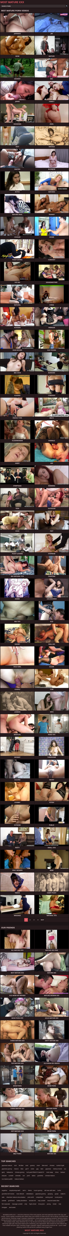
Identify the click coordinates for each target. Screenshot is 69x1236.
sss (65, 1169)
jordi (28, 1175)
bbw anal (45, 1165)
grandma (40, 1175)
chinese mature (50, 1175)
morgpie (4, 1207)
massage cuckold (17, 1204)
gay (37, 1169)
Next (42, 920)
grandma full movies (8, 1194)
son (24, 1175)
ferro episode (6, 1204)
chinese (52, 1165)
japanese (48, 1169)
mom (38, 1165)
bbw (22, 1169)
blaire (30, 1190)
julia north (31, 1197)
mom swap (49, 1172)
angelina (4, 1190)
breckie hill (32, 1200)
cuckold (11, 1175)
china (56, 1172)
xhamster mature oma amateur (16, 1197)
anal (27, 1165)
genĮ (3, 1172)
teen (42, 1169)
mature (16, 1169)
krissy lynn (41, 1204)
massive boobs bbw (53, 1200)
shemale (17, 1175)
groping (50, 1194)
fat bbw (21, 1165)
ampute (4, 1175)
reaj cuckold (41, 1200)
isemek (4, 1200)
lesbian (63, 1172)
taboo (33, 1175)
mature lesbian (19, 1179)
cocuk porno (58, 1197)
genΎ (27, 1169)
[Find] (67, 6)
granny (32, 1165)
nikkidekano (29, 1194)
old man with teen (49, 1190)
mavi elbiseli (20, 1194)
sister (32, 1169)
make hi (63, 1194)
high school (32, 1204)
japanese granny (7, 1169)
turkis (59, 1190)
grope (56, 1194)
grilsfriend (11, 1200)
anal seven (12, 1207)
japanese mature (7, 1165)
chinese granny (19, 1172)
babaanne (10, 1172)
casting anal (49, 1197)
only (26, 1204)
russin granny (38, 1190)
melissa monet (57, 1169)
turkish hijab (60, 1165)
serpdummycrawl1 (14, 1190)
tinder (55, 1204)
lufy (60, 1204)
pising (49, 1204)
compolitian (39, 1197)
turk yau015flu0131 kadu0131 (35, 1172)
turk (15, 1165)
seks (3, 1197)
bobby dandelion (22, 1200)
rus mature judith (7, 1179)
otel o (24, 1190)
